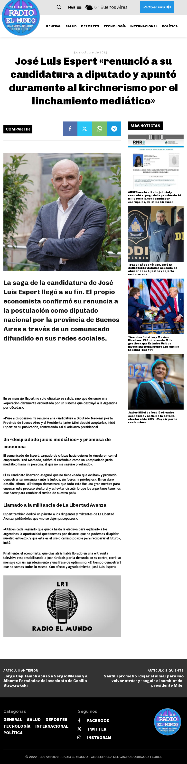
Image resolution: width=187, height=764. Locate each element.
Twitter (96, 729)
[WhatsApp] (99, 128)
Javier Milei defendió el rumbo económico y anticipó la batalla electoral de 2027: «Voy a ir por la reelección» (152, 417)
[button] (58, 6)
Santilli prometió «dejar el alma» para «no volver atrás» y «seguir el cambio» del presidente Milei (144, 681)
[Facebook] (70, 128)
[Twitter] (84, 128)
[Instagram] (79, 738)
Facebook (98, 720)
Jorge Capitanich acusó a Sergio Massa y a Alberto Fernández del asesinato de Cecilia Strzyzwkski (45, 681)
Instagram (99, 737)
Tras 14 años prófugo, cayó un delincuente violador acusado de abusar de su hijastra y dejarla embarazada (152, 269)
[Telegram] (114, 128)
